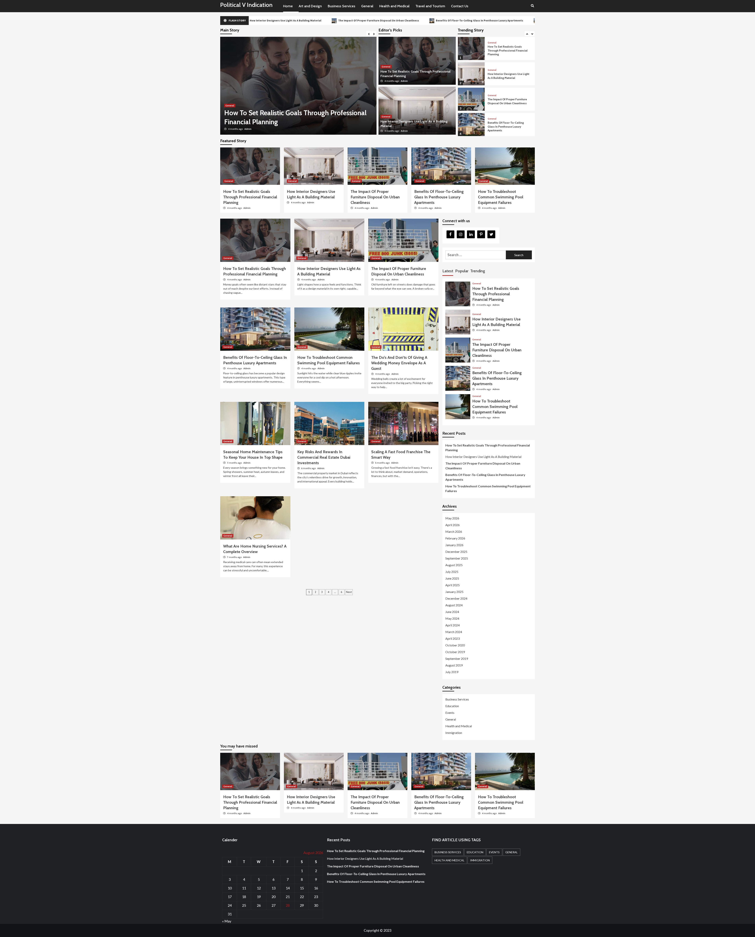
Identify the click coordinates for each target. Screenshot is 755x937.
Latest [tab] (447, 271)
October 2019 (455, 652)
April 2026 (452, 525)
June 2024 (452, 612)
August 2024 (454, 605)
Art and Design (310, 6)
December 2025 (456, 551)
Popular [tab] (461, 271)
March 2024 (453, 632)
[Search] (532, 6)
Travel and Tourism (430, 6)
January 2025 (454, 592)
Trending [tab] (477, 271)
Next (349, 592)
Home (288, 6)
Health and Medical (394, 6)
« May (226, 921)
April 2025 (452, 585)
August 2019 (454, 665)
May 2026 (452, 518)
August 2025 (454, 565)
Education (452, 706)
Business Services (341, 6)
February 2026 (455, 538)
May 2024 (452, 618)
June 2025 (452, 578)
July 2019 (451, 672)
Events (449, 712)
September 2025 (456, 558)
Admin (247, 128)
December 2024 (456, 598)
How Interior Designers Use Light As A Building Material (508, 50)
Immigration (453, 733)
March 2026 (453, 531)
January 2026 (454, 545)
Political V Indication (246, 4)
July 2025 (451, 571)
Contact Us (459, 6)
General (367, 6)
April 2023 (452, 638)
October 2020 (455, 645)
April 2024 (452, 625)
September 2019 (456, 658)
